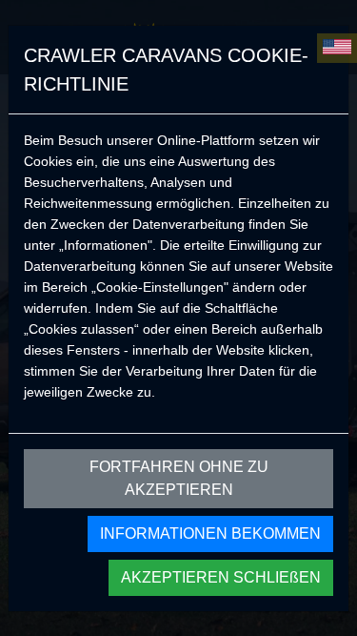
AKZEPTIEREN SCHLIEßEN (221, 577)
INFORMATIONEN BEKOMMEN (210, 533)
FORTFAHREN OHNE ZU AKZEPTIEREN (178, 478)
